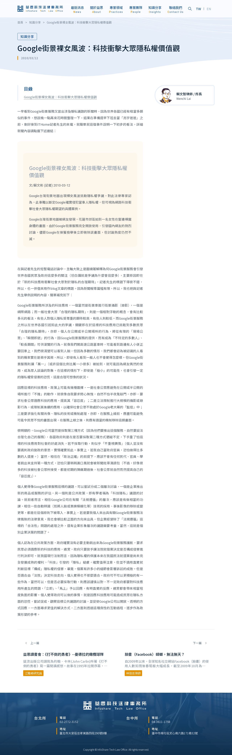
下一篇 (197, 643)
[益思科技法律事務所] (40, 9)
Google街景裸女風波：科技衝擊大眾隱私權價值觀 (60, 97)
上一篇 (34, 643)
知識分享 (27, 36)
